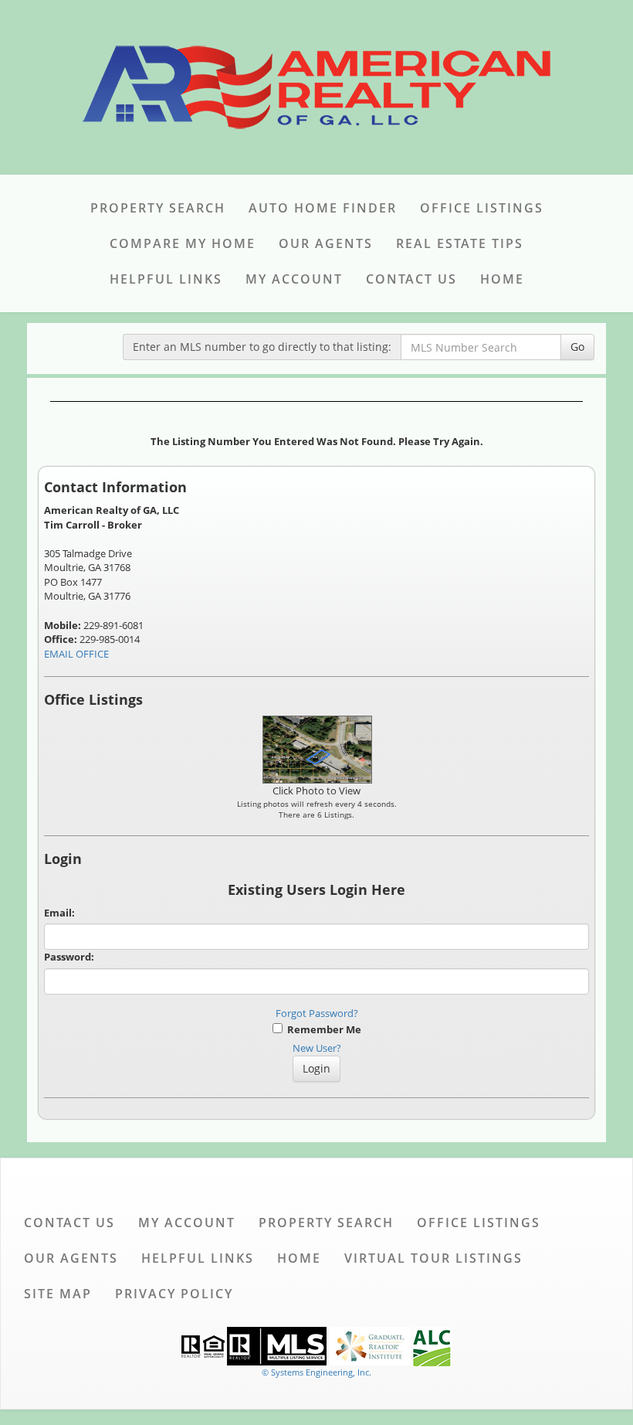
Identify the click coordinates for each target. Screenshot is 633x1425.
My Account (294, 278)
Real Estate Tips (459, 243)
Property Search (157, 207)
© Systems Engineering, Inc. (316, 1372)
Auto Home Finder (323, 207)
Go (577, 346)
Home (502, 278)
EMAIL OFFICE (76, 654)
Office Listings (481, 207)
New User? (317, 1048)
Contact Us (411, 278)
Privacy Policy (174, 1293)
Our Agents (326, 243)
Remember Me (322, 1029)
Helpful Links (166, 278)
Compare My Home (183, 243)
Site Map (58, 1293)
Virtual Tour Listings (433, 1258)
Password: (69, 957)
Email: (59, 913)
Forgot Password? (317, 1013)
